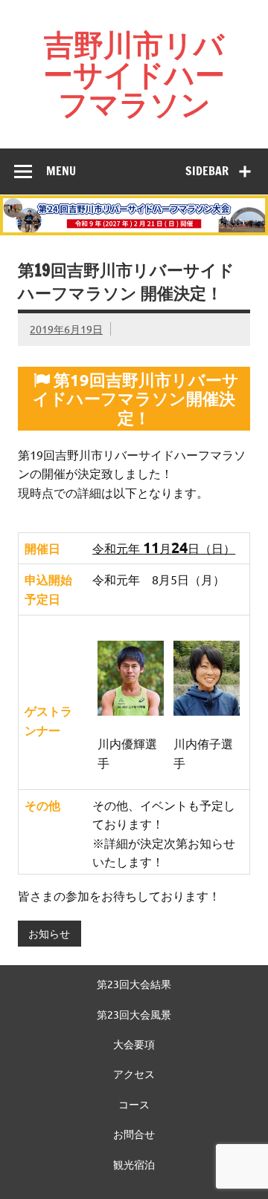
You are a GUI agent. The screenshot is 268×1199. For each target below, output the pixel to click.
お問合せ (134, 1133)
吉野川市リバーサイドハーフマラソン (134, 74)
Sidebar (207, 171)
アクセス (134, 1073)
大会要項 (134, 1044)
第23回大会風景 (134, 1014)
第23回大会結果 (134, 984)
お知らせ (49, 933)
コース (134, 1104)
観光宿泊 (134, 1164)
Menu (61, 171)
